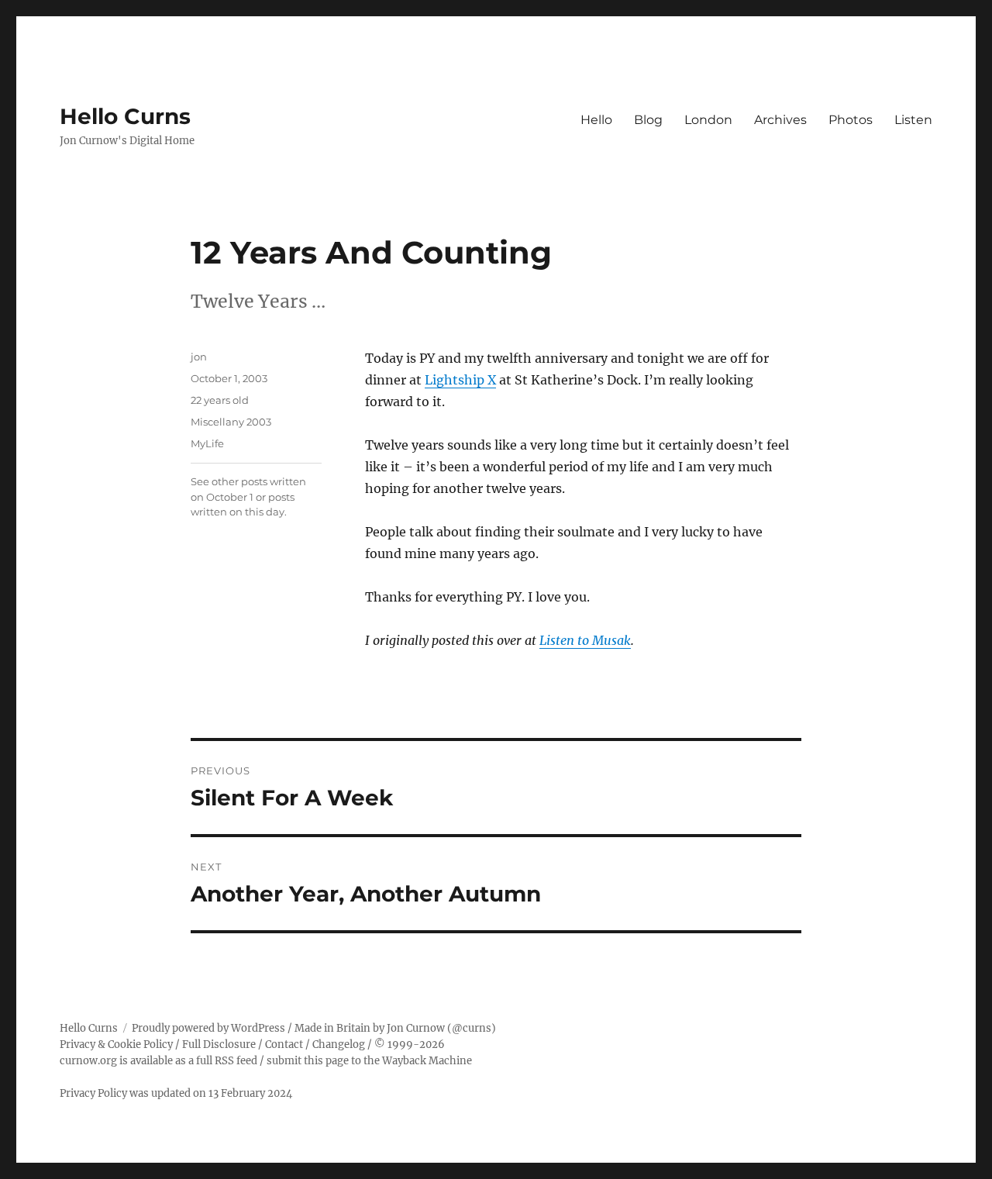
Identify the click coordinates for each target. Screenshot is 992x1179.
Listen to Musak (585, 640)
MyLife (207, 443)
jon (199, 356)
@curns (471, 1028)
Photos (850, 119)
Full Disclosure (219, 1044)
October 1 (229, 497)
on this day (256, 511)
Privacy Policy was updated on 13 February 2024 (176, 1093)
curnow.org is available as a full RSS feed (158, 1060)
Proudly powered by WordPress (208, 1028)
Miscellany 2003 (231, 421)
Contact (284, 1044)
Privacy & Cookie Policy (116, 1044)
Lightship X (460, 380)
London (708, 119)
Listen (913, 119)
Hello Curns (125, 116)
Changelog (338, 1044)
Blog (648, 119)
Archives (780, 119)
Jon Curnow (416, 1028)
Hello (596, 119)
